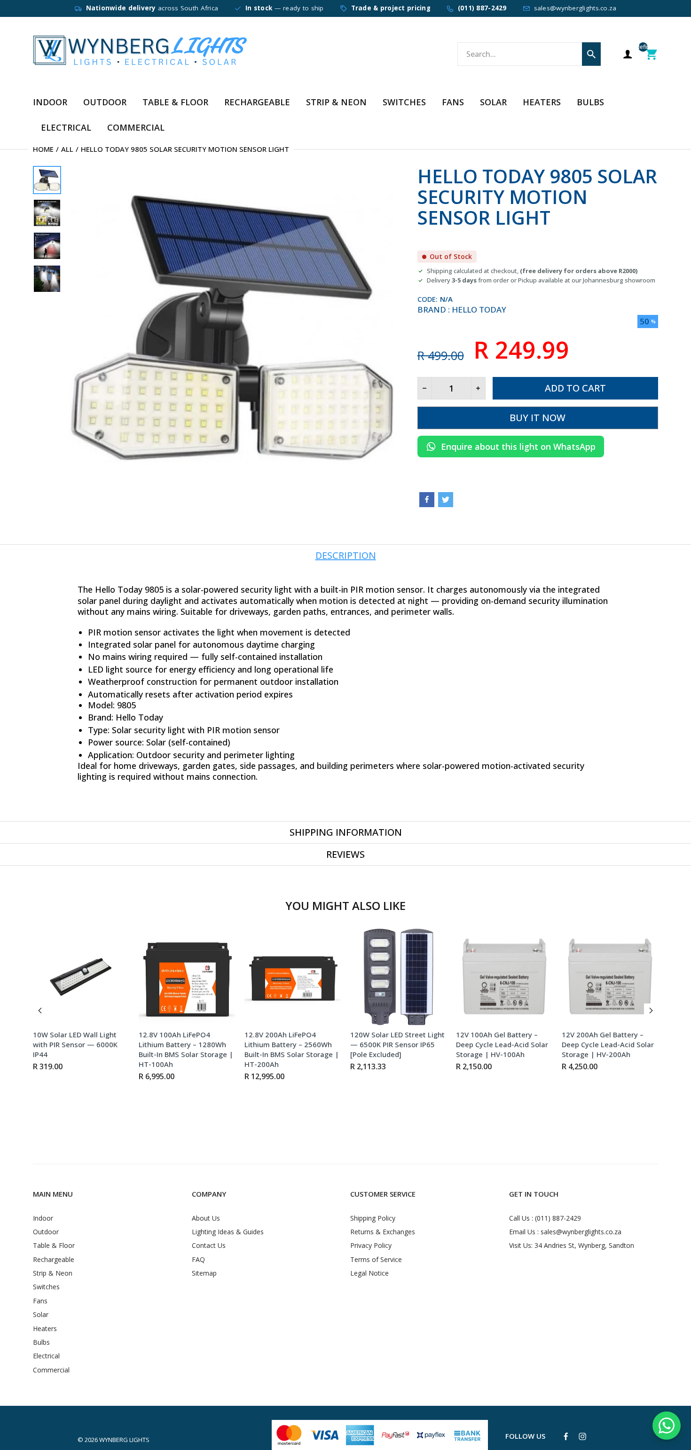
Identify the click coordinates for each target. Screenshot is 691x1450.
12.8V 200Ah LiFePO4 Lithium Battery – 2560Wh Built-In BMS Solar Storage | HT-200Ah (291, 1049)
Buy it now (537, 417)
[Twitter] (445, 499)
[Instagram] (582, 1436)
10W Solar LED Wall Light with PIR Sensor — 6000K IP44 (75, 1044)
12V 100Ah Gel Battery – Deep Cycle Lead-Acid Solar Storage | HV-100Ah (502, 1044)
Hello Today (479, 309)
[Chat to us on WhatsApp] (666, 1425)
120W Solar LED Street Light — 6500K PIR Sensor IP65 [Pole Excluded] (397, 1044)
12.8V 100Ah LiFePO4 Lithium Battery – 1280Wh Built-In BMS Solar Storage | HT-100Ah (186, 1049)
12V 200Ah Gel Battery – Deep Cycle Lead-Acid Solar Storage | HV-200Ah (608, 1044)
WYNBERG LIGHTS (124, 1439)
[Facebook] (426, 499)
